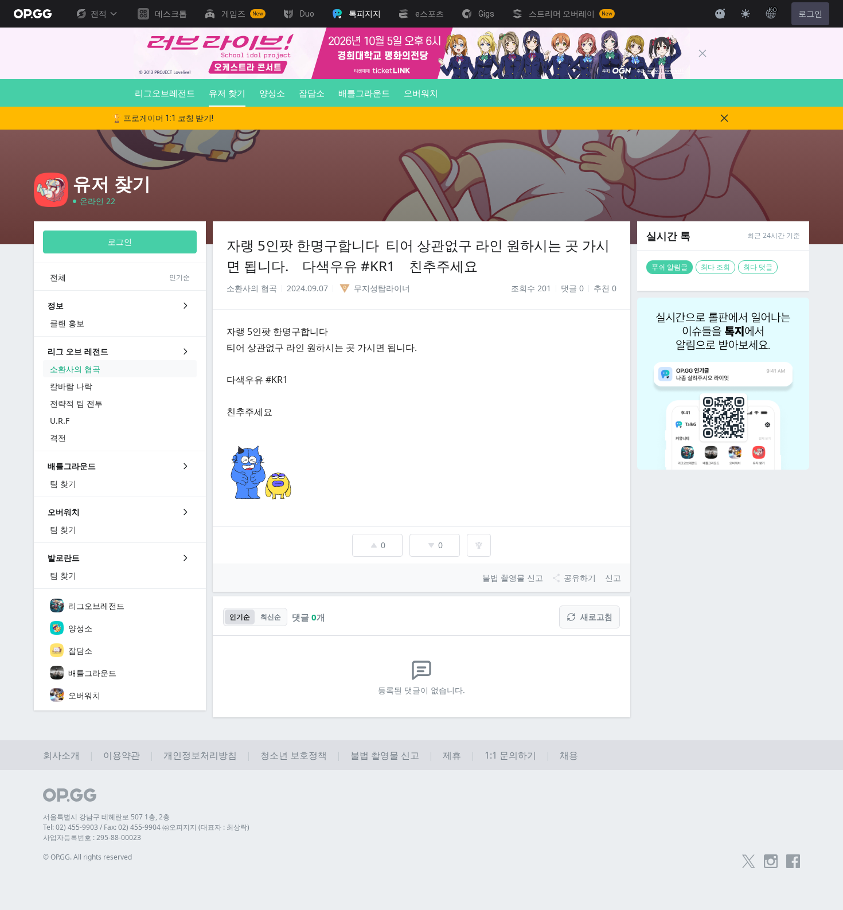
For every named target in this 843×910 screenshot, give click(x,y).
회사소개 (61, 755)
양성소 (272, 93)
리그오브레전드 (165, 93)
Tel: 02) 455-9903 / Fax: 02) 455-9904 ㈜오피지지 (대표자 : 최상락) (146, 827)
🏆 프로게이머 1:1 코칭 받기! (162, 118)
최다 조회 (715, 267)
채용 (569, 755)
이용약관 (121, 755)
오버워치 (421, 93)
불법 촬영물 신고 (384, 755)
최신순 (270, 617)
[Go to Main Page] (32, 14)
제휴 (452, 755)
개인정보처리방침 (200, 755)
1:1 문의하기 (510, 755)
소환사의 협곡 (252, 288)
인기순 (239, 617)
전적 (99, 13)
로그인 (810, 13)
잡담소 (312, 93)
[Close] (702, 53)
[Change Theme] (745, 13)
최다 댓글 (757, 267)
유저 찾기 (227, 93)
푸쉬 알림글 (669, 267)
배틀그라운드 (364, 93)
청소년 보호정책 (293, 755)
